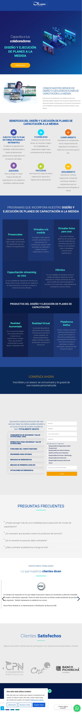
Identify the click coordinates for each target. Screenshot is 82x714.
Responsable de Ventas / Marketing (60, 455)
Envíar (62, 474)
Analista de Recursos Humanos (58, 453)
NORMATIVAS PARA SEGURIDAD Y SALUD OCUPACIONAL (25, 443)
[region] (26, 698)
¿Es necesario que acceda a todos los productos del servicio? (33, 533)
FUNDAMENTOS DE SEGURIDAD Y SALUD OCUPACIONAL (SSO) (25, 436)
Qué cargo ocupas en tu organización (55, 443)
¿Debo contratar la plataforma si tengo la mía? (26, 547)
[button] (26, 435)
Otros (50, 463)
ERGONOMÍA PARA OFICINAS (21, 454)
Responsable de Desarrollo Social (59, 460)
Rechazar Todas (25, 705)
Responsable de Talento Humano (59, 450)
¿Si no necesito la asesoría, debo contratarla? (26, 540)
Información (12, 705)
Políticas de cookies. (37, 700)
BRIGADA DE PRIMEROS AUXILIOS (22, 465)
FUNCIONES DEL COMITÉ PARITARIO (23, 449)
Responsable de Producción (57, 458)
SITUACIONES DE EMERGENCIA (21, 470)
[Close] (46, 690)
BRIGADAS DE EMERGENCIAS (21, 460)
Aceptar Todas (39, 705)
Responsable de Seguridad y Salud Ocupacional (59, 447)
